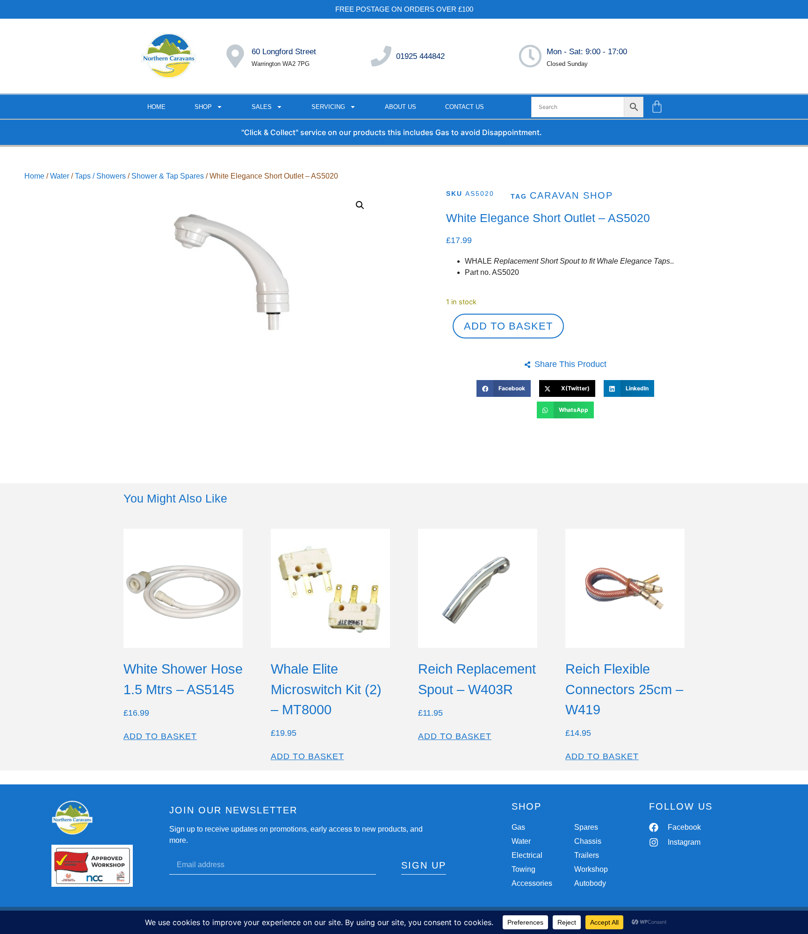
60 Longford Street (284, 51)
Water (59, 176)
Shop (203, 106)
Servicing (328, 106)
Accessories (532, 883)
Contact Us (464, 106)
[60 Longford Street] (235, 56)
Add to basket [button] (160, 736)
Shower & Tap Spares (167, 176)
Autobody (590, 883)
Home (156, 106)
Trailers (586, 855)
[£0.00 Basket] (657, 106)
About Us (400, 106)
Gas (518, 827)
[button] (360, 205)
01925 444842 (420, 56)
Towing (523, 869)
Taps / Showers (100, 176)
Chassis (587, 841)
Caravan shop (571, 195)
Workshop (591, 869)
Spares (586, 827)
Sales (262, 106)
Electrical (527, 855)
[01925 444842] (381, 56)
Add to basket (508, 326)
